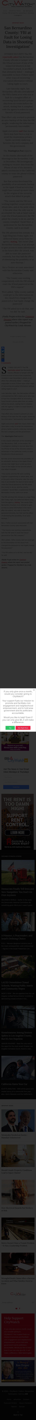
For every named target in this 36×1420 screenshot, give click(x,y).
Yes (10, 728)
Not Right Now (23, 728)
